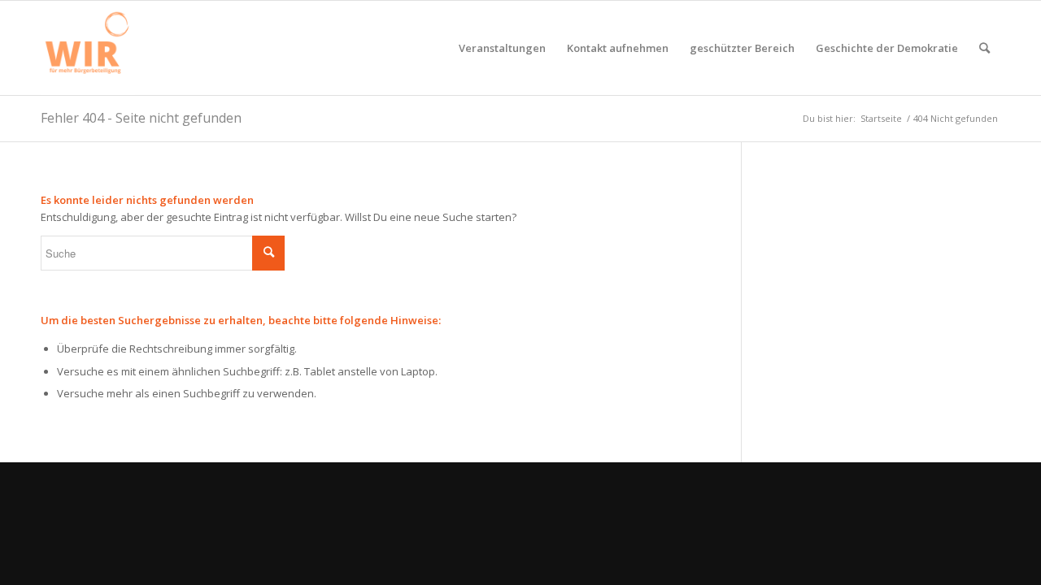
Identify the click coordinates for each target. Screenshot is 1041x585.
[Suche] (984, 48)
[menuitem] (502, 48)
